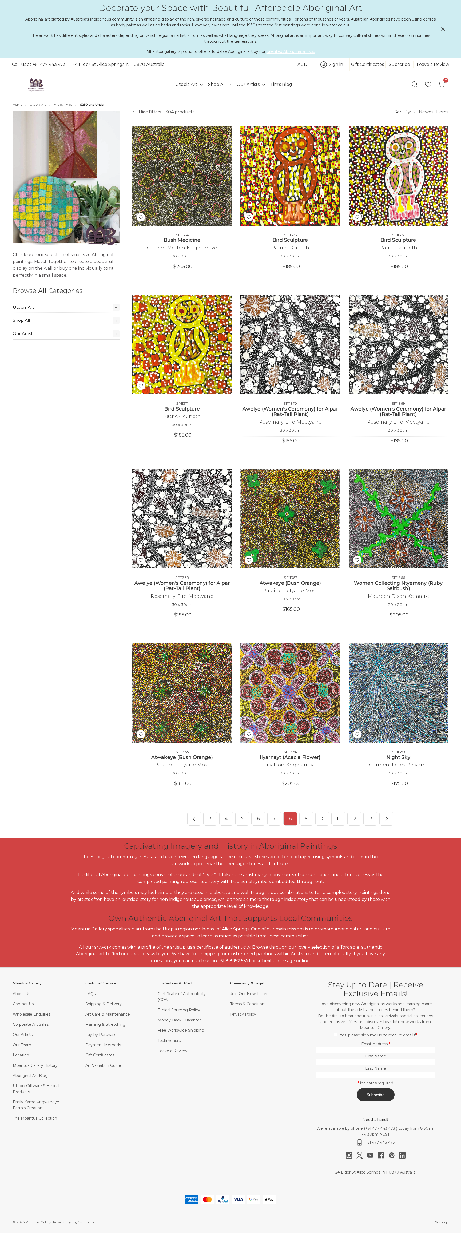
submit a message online (283, 960)
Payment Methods (103, 1045)
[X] (361, 1155)
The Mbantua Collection (35, 1118)
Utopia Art (23, 307)
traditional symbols (251, 881)
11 (338, 818)
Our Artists (23, 333)
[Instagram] (351, 1155)
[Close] (443, 28)
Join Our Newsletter (249, 993)
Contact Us (23, 1003)
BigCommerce (83, 1222)
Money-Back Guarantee (180, 1020)
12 (354, 818)
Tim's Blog (281, 84)
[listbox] (433, 112)
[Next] (386, 818)
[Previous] (194, 818)
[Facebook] (383, 1155)
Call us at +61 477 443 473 (39, 64)
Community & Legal (247, 983)
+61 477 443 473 (380, 1128)
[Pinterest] (393, 1155)
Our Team (22, 1045)
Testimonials (169, 1040)
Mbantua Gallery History (35, 1065)
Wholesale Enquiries (31, 1014)
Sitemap (441, 1222)
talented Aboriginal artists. (291, 51)
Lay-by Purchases (101, 1034)
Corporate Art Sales (31, 1024)
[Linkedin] (402, 1155)
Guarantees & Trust (175, 983)
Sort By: (402, 111)
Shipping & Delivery (103, 1003)
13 (370, 818)
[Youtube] (372, 1155)
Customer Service (100, 983)
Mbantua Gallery (89, 929)
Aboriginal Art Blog (30, 1075)
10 (322, 818)
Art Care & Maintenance (107, 1014)
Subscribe (399, 64)
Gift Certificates (367, 64)
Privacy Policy (243, 1014)
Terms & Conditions (248, 1003)
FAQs (90, 993)
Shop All (21, 320)
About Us (21, 993)
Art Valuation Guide (103, 1065)
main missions (290, 929)
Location (21, 1055)
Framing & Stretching (105, 1024)
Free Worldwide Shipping (181, 1030)
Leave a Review (433, 64)
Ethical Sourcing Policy (179, 1010)
